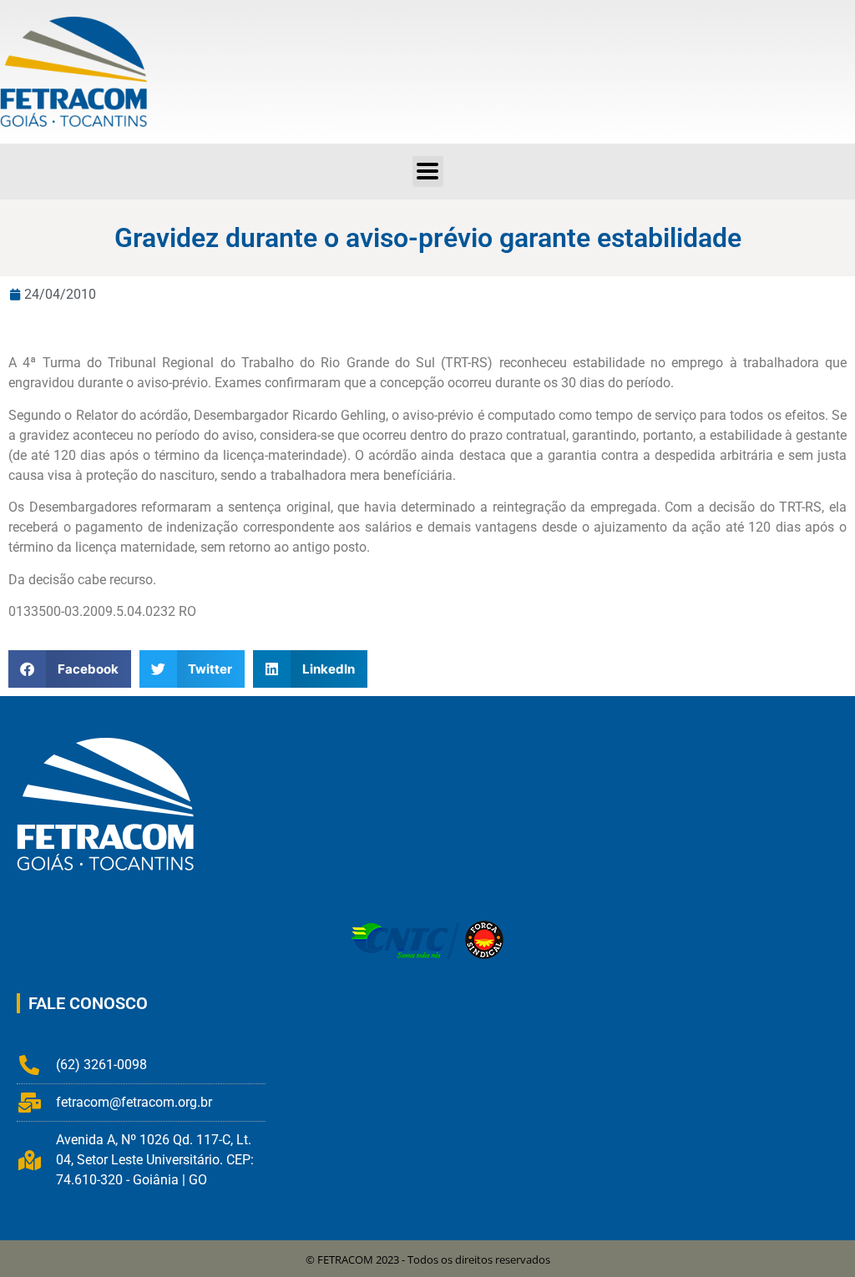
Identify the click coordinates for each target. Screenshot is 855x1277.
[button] (427, 171)
